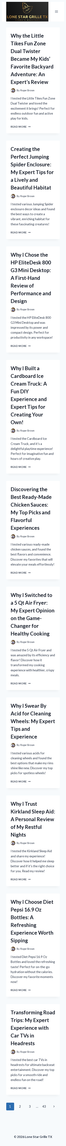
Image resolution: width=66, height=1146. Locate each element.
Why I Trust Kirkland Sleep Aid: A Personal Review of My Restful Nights (33, 819)
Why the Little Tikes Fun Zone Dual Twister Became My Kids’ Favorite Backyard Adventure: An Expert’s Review (32, 59)
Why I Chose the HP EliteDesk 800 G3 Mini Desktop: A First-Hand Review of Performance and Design (31, 278)
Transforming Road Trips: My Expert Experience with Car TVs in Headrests (33, 1027)
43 (44, 1106)
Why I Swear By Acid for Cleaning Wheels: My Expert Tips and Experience (33, 721)
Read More (21, 126)
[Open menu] (56, 12)
